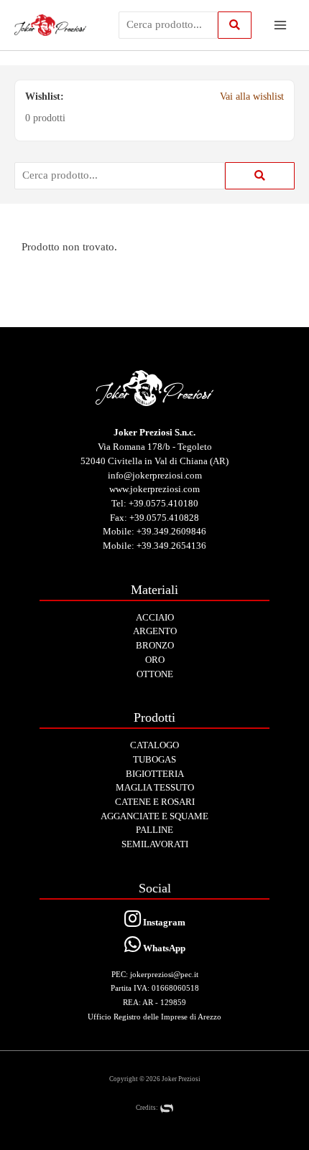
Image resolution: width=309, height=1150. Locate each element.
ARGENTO (155, 631)
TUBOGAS (154, 759)
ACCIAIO (155, 617)
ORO (155, 659)
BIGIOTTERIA (155, 773)
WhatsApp (163, 948)
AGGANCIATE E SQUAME (154, 816)
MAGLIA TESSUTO (155, 787)
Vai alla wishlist (252, 96)
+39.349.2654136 (171, 545)
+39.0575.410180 (163, 503)
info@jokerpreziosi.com (155, 475)
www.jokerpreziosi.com (154, 489)
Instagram (163, 922)
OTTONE (155, 674)
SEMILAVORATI (154, 844)
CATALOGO (154, 745)
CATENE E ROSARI (155, 801)
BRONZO (155, 645)
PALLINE (154, 829)
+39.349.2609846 (171, 531)
